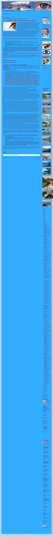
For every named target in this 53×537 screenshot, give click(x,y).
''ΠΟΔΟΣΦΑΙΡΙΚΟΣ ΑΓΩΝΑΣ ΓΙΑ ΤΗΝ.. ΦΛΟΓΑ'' (46, 376)
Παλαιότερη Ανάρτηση (37, 157)
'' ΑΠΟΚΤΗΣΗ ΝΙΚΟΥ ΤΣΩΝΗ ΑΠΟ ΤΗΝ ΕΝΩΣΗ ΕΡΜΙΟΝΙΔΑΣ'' (46, 307)
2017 (43, 217)
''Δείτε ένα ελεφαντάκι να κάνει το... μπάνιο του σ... (46, 380)
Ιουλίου (44, 385)
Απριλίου (45, 388)
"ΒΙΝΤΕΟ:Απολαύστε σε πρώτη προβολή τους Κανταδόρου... (46, 264)
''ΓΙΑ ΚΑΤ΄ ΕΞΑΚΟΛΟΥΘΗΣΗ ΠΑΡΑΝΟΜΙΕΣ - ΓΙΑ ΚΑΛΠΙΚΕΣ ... (46, 351)
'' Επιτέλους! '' (44, 310)
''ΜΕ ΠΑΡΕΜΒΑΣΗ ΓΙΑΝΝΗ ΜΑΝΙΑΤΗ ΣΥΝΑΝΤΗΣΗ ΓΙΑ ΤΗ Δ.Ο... (46, 245)
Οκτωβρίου (45, 224)
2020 (43, 214)
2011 (43, 392)
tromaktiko (44, 489)
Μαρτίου (44, 389)
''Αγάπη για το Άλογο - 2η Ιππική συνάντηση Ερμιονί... (46, 253)
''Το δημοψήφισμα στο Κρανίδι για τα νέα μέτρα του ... (46, 256)
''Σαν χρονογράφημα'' (45, 293)
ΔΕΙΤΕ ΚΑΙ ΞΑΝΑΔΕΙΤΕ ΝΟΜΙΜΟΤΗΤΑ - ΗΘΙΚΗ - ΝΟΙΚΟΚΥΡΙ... (46, 362)
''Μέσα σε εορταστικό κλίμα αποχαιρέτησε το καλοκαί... (46, 326)
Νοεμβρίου (45, 223)
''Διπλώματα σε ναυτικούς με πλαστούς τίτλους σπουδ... (46, 276)
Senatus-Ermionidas (45, 503)
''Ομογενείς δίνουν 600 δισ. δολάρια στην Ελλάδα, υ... (46, 273)
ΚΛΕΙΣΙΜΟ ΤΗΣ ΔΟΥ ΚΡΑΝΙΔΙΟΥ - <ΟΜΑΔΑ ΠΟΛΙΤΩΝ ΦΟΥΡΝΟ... (46, 240)
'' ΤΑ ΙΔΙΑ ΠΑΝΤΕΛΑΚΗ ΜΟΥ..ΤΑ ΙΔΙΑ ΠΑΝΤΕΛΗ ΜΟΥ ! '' (46, 228)
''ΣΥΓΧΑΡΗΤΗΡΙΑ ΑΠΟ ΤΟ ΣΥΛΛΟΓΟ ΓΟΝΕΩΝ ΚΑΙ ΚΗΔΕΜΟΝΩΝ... (46, 261)
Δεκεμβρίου (45, 222)
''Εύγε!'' (44, 279)
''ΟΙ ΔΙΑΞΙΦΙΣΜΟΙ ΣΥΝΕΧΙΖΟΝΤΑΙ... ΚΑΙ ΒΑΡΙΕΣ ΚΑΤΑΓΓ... (46, 344)
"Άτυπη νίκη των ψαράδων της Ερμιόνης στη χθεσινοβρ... (46, 280)
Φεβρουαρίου (45, 390)
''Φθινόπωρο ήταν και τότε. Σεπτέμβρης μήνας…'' (46, 374)
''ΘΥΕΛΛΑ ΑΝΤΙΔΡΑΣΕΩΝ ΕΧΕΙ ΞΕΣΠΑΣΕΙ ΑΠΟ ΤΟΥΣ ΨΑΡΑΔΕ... (46, 290)
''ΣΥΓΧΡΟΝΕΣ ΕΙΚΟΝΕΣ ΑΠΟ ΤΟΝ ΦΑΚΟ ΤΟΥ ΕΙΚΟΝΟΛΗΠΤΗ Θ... (46, 296)
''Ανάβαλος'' (44, 262)
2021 (43, 213)
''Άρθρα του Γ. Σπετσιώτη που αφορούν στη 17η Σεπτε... (46, 288)
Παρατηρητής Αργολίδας (45, 455)
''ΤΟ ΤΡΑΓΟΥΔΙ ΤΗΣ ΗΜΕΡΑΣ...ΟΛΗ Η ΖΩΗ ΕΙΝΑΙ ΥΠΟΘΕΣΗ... (46, 338)
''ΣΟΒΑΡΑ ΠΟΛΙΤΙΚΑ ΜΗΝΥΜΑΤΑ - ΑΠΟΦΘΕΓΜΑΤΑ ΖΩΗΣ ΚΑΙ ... (46, 354)
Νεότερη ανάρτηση (5, 157)
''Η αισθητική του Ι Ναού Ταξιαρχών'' (45, 383)
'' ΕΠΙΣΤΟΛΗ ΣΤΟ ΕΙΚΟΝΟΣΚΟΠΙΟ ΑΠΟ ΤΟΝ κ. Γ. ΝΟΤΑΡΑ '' (46, 230)
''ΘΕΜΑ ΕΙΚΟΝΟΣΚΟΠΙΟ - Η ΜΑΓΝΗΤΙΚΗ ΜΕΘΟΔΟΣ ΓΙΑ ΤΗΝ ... (46, 309)
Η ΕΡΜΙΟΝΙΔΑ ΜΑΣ (45, 469)
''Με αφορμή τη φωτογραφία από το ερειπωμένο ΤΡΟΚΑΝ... (46, 328)
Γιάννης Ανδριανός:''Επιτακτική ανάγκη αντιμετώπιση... (46, 292)
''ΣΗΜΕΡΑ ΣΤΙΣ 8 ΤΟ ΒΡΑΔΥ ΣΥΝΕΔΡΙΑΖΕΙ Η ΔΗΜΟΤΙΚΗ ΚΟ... (46, 278)
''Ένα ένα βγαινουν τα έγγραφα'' (46, 269)
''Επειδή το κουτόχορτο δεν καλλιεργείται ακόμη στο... (46, 360)
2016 (43, 218)
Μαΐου (44, 387)
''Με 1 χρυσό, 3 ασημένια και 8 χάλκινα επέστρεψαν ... (46, 336)
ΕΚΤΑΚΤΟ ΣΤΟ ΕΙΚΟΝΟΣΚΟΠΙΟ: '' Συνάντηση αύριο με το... (46, 249)
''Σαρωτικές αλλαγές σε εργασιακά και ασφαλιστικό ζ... (46, 320)
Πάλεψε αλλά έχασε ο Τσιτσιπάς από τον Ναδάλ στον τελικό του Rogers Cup (46, 514)
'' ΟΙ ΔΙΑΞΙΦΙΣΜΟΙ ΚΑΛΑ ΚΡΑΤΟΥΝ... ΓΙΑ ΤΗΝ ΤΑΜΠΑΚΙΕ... (45, 340)
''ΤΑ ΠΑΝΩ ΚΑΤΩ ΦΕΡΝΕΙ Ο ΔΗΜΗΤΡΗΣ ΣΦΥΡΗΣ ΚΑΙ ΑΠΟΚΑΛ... (46, 315)
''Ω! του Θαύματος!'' (45, 345)
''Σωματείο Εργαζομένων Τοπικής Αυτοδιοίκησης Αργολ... (46, 301)
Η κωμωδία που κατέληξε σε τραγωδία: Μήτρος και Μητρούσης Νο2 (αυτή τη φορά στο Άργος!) (46, 457)
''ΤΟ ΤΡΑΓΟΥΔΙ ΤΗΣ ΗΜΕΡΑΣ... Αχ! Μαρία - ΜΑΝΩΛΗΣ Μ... (46, 375)
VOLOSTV (44, 520)
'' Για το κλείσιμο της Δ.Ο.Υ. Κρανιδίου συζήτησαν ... (46, 254)
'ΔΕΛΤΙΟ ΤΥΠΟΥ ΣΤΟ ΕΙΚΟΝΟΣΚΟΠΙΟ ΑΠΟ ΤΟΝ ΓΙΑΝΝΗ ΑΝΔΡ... (46, 243)
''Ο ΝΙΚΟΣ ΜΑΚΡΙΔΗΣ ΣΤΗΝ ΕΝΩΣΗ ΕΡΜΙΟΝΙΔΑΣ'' (46, 371)
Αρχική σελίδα (21, 157)
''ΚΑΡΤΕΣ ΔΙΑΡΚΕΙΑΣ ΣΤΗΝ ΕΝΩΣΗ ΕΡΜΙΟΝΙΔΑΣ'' (46, 317)
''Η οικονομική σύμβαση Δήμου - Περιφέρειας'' (46, 257)
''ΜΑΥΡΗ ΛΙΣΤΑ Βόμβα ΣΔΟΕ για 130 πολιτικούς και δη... (46, 231)
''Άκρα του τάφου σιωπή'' (46, 274)
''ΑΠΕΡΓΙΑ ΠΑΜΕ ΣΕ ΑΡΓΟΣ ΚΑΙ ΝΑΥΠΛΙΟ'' (46, 226)
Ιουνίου (44, 386)
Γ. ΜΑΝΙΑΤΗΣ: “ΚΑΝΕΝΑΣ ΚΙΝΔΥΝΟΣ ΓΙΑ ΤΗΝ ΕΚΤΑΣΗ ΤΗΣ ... (46, 366)
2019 (43, 215)
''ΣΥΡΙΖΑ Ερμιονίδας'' (45, 250)
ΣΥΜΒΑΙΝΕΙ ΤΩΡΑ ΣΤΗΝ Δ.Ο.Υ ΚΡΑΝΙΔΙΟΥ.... (46, 236)
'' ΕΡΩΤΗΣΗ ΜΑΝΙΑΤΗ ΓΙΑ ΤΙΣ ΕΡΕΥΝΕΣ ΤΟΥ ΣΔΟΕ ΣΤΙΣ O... (46, 285)
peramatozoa (44, 415)
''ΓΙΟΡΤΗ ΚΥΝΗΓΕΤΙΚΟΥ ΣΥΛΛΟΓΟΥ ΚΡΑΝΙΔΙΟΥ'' (46, 346)
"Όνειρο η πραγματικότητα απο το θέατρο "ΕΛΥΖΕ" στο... (46, 381)
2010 (43, 393)
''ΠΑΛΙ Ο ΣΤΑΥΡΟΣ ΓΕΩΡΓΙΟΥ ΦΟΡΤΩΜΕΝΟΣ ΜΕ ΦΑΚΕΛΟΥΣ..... (46, 379)
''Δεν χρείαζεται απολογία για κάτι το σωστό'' (46, 305)
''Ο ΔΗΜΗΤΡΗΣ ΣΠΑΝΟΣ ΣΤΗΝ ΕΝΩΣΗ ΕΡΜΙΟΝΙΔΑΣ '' (46, 330)
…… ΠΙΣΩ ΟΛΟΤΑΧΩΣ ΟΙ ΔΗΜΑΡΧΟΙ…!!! (46, 323)
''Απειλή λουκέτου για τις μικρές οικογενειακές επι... (46, 334)
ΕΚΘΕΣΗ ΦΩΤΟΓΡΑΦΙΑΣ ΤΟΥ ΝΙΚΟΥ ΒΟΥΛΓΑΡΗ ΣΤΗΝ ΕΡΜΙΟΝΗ (48, 401)
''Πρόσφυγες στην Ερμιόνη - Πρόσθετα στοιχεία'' (46, 372)
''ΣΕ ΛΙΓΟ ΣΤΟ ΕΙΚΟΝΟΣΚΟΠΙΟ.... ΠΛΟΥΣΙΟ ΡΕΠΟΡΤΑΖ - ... (46, 247)
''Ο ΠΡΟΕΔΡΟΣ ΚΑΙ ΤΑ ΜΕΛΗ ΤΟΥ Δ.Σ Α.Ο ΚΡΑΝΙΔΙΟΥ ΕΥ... (46, 303)
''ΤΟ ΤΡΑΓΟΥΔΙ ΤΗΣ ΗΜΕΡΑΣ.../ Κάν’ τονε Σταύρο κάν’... (46, 297)
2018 (43, 216)
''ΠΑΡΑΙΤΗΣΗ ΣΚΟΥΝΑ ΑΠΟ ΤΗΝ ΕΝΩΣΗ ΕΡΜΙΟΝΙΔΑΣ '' (46, 349)
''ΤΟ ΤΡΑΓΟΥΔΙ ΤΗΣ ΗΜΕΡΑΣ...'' (46, 275)
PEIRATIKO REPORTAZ (45, 451)
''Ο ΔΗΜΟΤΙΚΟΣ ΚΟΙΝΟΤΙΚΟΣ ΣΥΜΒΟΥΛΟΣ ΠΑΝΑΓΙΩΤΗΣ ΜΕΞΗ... (46, 368)
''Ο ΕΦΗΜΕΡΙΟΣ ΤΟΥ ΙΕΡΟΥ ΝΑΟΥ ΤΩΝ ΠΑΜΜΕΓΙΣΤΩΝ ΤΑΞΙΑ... (46, 266)
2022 (43, 212)
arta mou (44, 494)
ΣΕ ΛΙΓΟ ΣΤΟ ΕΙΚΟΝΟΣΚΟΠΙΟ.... (45, 237)
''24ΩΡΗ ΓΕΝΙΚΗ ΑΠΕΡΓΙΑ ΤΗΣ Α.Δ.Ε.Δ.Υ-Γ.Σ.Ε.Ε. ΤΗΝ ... (46, 270)
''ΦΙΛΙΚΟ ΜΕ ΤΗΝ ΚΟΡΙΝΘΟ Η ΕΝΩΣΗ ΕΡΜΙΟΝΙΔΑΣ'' (46, 287)
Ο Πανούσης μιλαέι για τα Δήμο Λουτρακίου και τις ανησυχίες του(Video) (46, 423)
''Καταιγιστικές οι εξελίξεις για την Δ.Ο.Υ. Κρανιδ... (46, 235)
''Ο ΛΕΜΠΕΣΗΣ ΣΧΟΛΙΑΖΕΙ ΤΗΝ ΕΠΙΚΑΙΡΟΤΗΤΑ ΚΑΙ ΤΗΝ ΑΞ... (46, 283)
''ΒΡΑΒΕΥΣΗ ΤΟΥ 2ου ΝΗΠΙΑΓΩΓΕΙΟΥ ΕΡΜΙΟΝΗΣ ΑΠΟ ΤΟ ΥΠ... (46, 359)
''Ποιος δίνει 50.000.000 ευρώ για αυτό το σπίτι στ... (46, 347)
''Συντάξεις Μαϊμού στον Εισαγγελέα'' (45, 333)
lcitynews (44, 421)
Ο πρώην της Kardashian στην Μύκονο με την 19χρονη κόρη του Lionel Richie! (46, 521)
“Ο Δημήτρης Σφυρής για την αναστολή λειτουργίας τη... (46, 259)
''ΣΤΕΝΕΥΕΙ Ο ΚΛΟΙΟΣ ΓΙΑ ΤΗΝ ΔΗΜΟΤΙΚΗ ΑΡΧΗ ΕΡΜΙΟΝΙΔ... (46, 364)
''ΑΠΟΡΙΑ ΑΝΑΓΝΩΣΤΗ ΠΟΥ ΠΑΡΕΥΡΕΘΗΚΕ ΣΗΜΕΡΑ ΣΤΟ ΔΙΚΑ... (46, 342)
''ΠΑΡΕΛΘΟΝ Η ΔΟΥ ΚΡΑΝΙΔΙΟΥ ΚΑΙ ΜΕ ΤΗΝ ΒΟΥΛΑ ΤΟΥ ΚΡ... (46, 268)
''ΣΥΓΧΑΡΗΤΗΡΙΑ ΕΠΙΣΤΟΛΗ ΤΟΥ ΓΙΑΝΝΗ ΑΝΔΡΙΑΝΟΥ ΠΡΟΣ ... (46, 325)
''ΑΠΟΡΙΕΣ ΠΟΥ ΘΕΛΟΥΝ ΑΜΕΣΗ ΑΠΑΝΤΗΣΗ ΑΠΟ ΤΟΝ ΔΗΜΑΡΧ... (46, 299)
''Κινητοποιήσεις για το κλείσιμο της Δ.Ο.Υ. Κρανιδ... (46, 241)
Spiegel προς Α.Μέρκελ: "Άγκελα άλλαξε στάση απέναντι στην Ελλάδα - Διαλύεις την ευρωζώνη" (46, 500)
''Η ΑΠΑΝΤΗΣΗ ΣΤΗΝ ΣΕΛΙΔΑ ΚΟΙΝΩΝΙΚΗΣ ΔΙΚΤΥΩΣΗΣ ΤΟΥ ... (46, 233)
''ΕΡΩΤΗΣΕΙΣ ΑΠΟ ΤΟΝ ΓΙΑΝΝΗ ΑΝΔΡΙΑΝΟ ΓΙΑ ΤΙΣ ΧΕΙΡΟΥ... (46, 357)
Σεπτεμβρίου (45, 225)
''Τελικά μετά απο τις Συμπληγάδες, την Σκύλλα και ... (46, 312)
